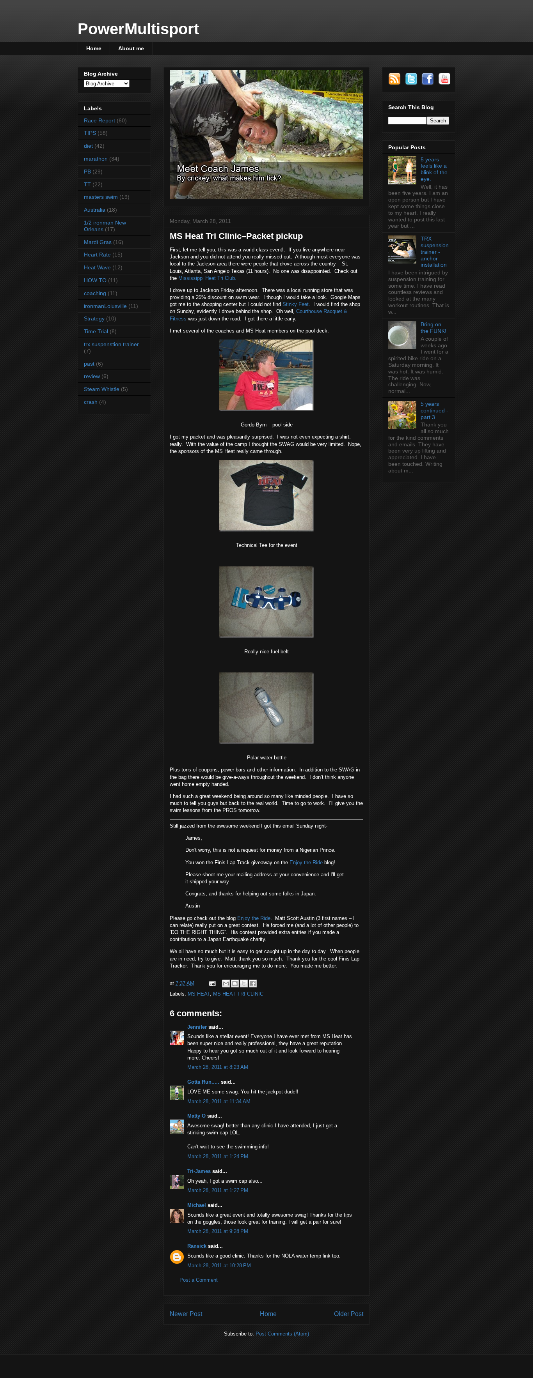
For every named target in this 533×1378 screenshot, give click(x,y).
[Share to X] (244, 983)
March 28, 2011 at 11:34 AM (219, 1101)
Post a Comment (198, 1280)
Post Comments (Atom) (282, 1334)
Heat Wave (97, 267)
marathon (96, 159)
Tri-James (199, 1171)
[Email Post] (211, 983)
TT (87, 184)
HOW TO (95, 280)
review (92, 376)
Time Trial (96, 331)
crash (91, 402)
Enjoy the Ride (306, 862)
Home (93, 48)
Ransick (196, 1246)
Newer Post (186, 1314)
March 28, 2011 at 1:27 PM (217, 1190)
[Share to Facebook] (253, 983)
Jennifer (197, 1027)
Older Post (348, 1314)
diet (88, 146)
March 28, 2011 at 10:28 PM (219, 1265)
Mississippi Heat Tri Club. (207, 278)
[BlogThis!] (235, 983)
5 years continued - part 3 (434, 410)
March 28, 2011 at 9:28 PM (217, 1231)
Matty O (196, 1116)
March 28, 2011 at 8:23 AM (217, 1067)
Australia (94, 210)
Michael (196, 1205)
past (89, 364)
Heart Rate (97, 254)
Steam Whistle (101, 389)
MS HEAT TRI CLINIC (238, 994)
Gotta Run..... (203, 1082)
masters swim (101, 197)
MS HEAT (199, 994)
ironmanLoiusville (105, 306)
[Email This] (226, 983)
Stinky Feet (295, 304)
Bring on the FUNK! (433, 327)
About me (131, 48)
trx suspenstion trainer (111, 344)
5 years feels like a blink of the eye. (434, 169)
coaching (95, 293)
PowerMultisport (138, 28)
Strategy (94, 318)
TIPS (90, 133)
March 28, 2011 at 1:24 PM (217, 1156)
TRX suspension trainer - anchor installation (435, 251)
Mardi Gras (98, 242)
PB (87, 171)
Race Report (99, 120)
